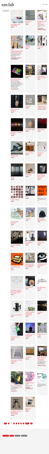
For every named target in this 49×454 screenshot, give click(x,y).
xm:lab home (5, 435)
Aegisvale (28, 76)
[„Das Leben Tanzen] (42, 236)
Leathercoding (15, 199)
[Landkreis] (30, 351)
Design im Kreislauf (16, 315)
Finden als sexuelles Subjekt (16, 133)
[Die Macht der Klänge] (42, 281)
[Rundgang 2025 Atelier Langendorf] (42, 15)
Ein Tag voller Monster (14, 222)
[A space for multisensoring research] (30, 328)
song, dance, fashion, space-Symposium (42, 359)
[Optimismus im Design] (17, 329)
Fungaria (28, 219)
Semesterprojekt (40, 28)
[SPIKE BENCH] (42, 123)
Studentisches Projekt (14, 89)
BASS (27, 197)
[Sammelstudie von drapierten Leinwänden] (30, 258)
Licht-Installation (15, 245)
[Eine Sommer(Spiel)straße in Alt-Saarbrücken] (17, 42)
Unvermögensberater (30, 242)
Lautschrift (40, 47)
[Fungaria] (30, 212)
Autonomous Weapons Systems (16, 79)
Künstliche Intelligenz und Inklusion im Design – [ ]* (16, 292)
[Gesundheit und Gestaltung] (17, 17)
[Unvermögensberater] (30, 236)
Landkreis (28, 357)
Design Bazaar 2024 (30, 383)
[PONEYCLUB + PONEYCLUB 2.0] (42, 100)
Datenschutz (24, 435)
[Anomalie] (42, 306)
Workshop (19, 57)
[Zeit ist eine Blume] (17, 378)
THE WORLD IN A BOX (16, 267)
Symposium (40, 109)
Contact (11, 435)
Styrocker (28, 106)
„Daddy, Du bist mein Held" (41, 264)
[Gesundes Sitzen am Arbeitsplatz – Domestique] (17, 403)
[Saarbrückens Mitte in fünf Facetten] (42, 169)
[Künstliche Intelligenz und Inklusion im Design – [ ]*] (17, 283)
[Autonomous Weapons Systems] (17, 71)
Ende (31, 423)
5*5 (38, 382)
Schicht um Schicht (40, 153)
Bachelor (27, 107)
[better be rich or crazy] (42, 328)
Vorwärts (27, 423)
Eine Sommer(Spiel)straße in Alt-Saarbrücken (17, 51)
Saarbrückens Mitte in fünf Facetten (41, 176)
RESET (12, 177)
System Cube (29, 153)
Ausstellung (39, 29)
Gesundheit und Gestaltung (15, 25)
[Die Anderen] (30, 281)
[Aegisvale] (30, 70)
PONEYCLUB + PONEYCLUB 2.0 (42, 107)
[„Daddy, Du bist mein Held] (42, 258)
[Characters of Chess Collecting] (17, 353)
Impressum (17, 435)
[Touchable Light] (30, 123)
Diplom (12, 27)
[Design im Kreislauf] (17, 307)
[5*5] (42, 376)
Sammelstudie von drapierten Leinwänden (30, 265)
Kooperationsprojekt (14, 58)
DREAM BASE (14, 155)
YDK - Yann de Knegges (15, 109)
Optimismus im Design (15, 337)
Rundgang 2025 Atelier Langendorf (41, 23)
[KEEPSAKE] (30, 169)
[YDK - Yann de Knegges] (17, 101)
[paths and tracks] (30, 15)
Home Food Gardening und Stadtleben (30, 313)
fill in (38, 197)
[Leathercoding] (17, 192)
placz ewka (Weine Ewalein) (42, 77)
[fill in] (42, 190)
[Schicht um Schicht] (42, 147)
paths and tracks (28, 22)
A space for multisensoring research (30, 335)
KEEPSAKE (29, 175)
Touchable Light (30, 129)
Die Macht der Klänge (41, 288)
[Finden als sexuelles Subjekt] (17, 125)
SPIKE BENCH (41, 129)
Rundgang (44, 29)
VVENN (28, 47)
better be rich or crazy (42, 334)
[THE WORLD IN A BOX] (17, 259)
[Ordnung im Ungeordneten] (42, 212)
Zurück (5, 423)
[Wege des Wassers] (30, 402)
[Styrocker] (30, 100)
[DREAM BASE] (17, 148)
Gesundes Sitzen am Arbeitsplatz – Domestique (17, 412)
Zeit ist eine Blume (16, 385)
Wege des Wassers (28, 409)
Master (12, 224)
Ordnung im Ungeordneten (41, 219)
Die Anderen (29, 287)
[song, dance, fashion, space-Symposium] (42, 351)
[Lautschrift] (42, 41)
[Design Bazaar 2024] (30, 376)
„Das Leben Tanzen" (40, 242)
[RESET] (17, 170)
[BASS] (30, 190)
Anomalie (40, 312)
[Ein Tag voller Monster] (17, 214)
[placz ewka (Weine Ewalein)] (42, 70)
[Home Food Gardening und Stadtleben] (30, 306)
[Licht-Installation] (17, 237)
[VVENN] (30, 41)
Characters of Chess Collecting (16, 361)
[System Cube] (30, 147)
